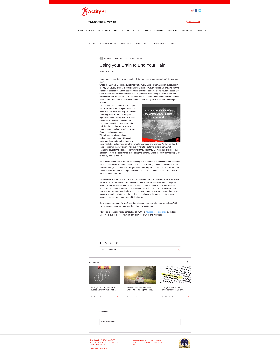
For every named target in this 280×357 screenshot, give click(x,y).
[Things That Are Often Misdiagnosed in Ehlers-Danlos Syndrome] (175, 275)
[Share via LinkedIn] (111, 243)
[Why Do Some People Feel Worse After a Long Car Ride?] (140, 275)
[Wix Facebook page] (196, 10)
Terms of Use (103, 348)
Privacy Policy (94, 348)
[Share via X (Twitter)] (106, 243)
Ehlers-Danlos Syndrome (107, 43)
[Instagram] (192, 10)
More (172, 43)
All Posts (91, 43)
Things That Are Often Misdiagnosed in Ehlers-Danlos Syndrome (172, 288)
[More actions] (179, 58)
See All (189, 262)
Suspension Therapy (142, 43)
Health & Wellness (160, 43)
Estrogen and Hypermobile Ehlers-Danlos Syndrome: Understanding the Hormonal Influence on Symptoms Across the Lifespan (103, 288)
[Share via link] (117, 243)
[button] (189, 43)
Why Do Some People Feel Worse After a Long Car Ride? (140, 288)
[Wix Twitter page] (200, 10)
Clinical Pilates (125, 43)
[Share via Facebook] (101, 243)
